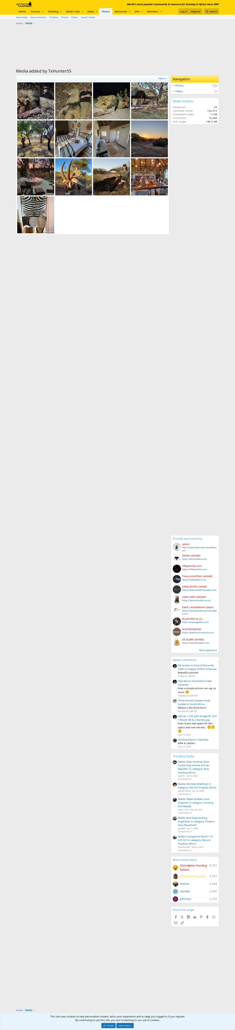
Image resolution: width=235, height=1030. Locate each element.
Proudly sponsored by (187, 539)
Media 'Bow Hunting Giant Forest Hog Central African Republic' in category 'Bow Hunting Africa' (193, 767)
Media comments (184, 660)
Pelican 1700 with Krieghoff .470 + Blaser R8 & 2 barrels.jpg (197, 717)
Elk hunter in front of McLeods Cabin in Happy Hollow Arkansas (197, 667)
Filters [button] (161, 78)
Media (106, 11)
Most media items (185, 860)
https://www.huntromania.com (198, 632)
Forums (35, 11)
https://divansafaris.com (194, 558)
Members (152, 11)
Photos (64, 17)
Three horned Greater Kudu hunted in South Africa (194, 702)
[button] (42, 11)
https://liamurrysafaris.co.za (196, 600)
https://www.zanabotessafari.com (199, 590)
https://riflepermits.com (194, 569)
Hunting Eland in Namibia (193, 739)
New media (22, 17)
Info (137, 11)
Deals (90, 11)
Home (22, 11)
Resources (121, 11)
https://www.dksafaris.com (195, 642)
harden (185, 891)
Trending (53, 11)
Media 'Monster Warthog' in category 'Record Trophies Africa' (197, 785)
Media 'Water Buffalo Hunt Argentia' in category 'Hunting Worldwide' (195, 802)
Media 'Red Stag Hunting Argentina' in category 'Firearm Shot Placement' (196, 821)
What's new (73, 11)
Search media (88, 17)
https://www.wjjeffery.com (195, 622)
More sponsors (208, 650)
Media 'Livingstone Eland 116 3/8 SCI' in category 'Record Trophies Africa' (195, 840)
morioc (184, 884)
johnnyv (185, 899)
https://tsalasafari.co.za (194, 579)
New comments (38, 17)
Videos (74, 17)
